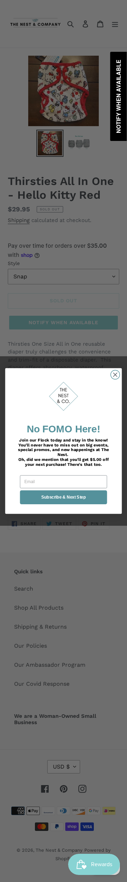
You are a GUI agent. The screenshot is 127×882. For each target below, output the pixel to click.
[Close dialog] (115, 375)
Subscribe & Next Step (63, 497)
